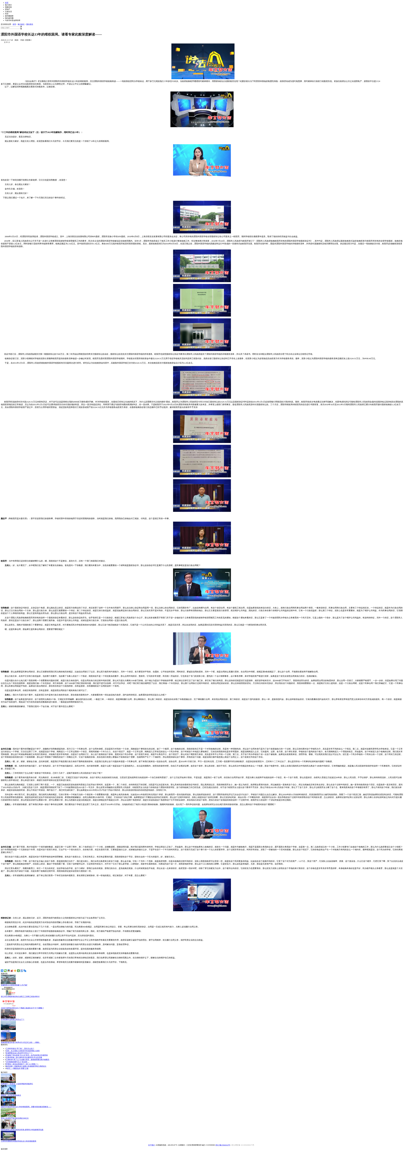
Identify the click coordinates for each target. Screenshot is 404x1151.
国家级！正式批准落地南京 (11, 1095)
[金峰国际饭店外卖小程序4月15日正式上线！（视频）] (8, 1041)
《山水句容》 (6, 1031)
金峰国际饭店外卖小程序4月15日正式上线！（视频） (20, 1042)
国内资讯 (29, 24)
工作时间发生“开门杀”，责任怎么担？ (20, 1048)
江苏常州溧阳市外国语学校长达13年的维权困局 (18, 1141)
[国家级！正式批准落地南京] (8, 1094)
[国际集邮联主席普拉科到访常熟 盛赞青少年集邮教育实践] (8, 1128)
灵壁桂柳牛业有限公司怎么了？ (12, 1019)
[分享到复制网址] (25, 970)
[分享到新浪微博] (12, 970)
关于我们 (151, 1145)
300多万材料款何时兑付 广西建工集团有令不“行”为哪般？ (22, 1008)
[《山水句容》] (8, 1029)
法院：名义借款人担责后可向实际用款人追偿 (23, 1051)
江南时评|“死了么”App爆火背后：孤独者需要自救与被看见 (27, 1059)
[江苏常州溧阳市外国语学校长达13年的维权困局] (8, 1139)
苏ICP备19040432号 (223, 1145)
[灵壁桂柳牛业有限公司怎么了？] (8, 1018)
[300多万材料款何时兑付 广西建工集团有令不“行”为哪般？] (8, 1006)
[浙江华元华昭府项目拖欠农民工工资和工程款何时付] (8, 995)
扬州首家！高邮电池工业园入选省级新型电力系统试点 (26, 1066)
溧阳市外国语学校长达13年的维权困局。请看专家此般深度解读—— (26, 1107)
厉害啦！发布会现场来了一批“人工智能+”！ (22, 1064)
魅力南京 (21, 24)
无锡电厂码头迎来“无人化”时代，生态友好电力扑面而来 (27, 1055)
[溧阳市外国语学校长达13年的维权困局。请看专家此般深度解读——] (8, 1105)
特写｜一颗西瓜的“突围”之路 (17, 1068)
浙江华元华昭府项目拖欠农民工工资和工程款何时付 (20, 996)
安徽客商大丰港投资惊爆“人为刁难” (14, 985)
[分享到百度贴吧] (21, 970)
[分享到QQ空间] (15, 970)
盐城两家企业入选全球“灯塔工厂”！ (19, 1053)
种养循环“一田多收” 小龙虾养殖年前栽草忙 (17, 1084)
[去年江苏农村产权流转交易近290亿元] (8, 1117)
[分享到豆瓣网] (18, 970)
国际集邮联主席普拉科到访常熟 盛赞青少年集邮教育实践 (22, 1130)
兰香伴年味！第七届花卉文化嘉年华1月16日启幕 (24, 1057)
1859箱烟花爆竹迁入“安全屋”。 (17, 1062)
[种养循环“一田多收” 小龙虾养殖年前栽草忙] (8, 1082)
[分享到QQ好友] (8, 970)
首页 (6, 3)
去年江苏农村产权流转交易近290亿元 (15, 1118)
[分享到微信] (5, 970)
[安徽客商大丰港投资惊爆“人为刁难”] (8, 983)
